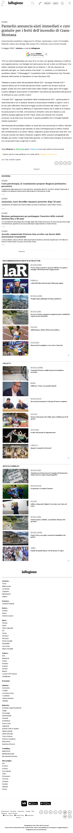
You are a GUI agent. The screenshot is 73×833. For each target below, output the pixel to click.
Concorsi (5, 779)
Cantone (5, 581)
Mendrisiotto (6, 594)
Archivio (5, 766)
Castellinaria (6, 676)
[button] (41, 812)
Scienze (5, 666)
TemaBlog (6, 748)
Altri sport (5, 638)
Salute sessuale (7, 734)
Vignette (5, 787)
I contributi (5, 696)
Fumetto (5, 784)
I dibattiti (5, 701)
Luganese (5, 591)
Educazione (6, 741)
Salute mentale (7, 731)
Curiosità (5, 718)
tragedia (18, 159)
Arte (3, 656)
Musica (4, 671)
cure (3, 159)
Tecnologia (6, 713)
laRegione (35, 48)
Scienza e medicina (8, 739)
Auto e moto (6, 723)
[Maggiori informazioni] (46, 54)
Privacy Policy (8, 815)
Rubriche (5, 705)
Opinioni (5, 685)
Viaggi (4, 710)
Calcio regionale (7, 628)
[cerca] (32, 3)
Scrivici (4, 789)
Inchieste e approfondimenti (11, 708)
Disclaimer (13, 811)
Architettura (6, 721)
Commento (6, 688)
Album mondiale (7, 649)
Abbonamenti (5, 811)
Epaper (55, 3)
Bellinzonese (6, 586)
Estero (5, 608)
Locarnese (5, 589)
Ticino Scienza (7, 736)
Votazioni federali (8, 604)
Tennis (4, 633)
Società (4, 669)
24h (3, 763)
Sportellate (6, 643)
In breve (5, 768)
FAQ (33, 811)
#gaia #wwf (6, 751)
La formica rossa (8, 693)
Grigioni (4, 596)
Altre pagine (7, 761)
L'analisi (5, 690)
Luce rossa (6, 646)
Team (4, 774)
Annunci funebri (12, 813)
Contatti (28, 811)
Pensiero (5, 663)
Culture (5, 653)
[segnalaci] (40, 3)
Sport (4, 620)
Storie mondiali (7, 641)
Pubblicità (4, 813)
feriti (6, 159)
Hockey (5, 623)
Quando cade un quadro (10, 729)
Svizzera (5, 601)
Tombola (5, 781)
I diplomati (5, 726)
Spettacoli (5, 658)
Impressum (21, 811)
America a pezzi (7, 616)
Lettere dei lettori (7, 698)
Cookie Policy (20, 815)
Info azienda (6, 771)
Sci (3, 631)
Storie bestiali (6, 716)
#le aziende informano (9, 756)
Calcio (4, 625)
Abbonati (47, 3)
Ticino (4, 584)
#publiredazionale (8, 754)
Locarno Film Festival (9, 674)
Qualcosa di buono (8, 744)
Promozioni (6, 776)
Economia (6, 681)
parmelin (12, 159)
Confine (5, 611)
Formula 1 (5, 636)
